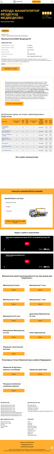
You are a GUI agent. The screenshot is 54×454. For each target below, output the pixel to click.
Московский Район (32, 435)
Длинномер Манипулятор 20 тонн (40, 315)
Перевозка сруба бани (38, 369)
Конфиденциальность (27, 444)
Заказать (14, 289)
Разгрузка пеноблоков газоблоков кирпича (12, 385)
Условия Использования (27, 446)
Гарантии (30, 424)
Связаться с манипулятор (27, 442)
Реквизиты (30, 433)
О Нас (29, 421)
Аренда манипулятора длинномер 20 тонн (11, 414)
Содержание (5, 30)
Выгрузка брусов (32, 405)
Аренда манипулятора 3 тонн (8, 406)
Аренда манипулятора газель (8, 405)
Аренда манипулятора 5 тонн (8, 408)
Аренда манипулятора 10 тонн (8, 411)
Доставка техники (32, 426)
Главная (3, 35)
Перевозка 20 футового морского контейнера (12, 368)
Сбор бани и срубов (32, 409)
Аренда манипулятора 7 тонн (8, 409)
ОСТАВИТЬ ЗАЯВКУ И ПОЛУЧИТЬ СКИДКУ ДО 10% (15, 222)
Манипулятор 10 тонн (11, 316)
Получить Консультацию (14, 103)
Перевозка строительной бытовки (13, 348)
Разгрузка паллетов (32, 406)
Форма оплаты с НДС (6, 423)
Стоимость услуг (32, 430)
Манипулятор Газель (11, 285)
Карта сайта (31, 429)
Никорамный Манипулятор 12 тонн (13, 332)
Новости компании (32, 427)
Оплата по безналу (5, 421)
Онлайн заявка (36, 1)
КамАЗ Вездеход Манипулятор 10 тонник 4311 (6, 139)
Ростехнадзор (4, 426)
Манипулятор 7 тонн (38, 300)
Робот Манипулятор (37, 333)
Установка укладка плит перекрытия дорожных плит (40, 411)
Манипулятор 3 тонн (38, 285)
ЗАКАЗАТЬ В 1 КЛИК (10, 68)
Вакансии (30, 423)
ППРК (2, 427)
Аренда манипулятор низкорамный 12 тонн (11, 415)
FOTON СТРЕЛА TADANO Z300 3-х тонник (5, 127)
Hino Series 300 (5, 143)
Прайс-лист (30, 432)
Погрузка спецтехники (33, 408)
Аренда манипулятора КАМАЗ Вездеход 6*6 (11, 412)
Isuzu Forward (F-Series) (6, 150)
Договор (3, 424)
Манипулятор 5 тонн (11, 300)
